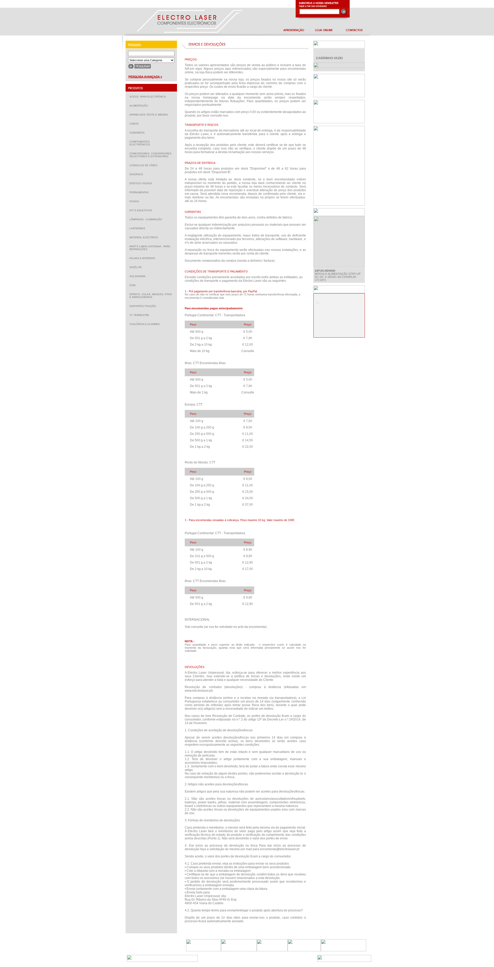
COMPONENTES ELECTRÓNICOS (140, 143)
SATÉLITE (136, 267)
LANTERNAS (137, 228)
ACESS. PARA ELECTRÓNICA (148, 96)
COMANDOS (138, 132)
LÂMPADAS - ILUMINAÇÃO (146, 219)
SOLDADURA (138, 276)
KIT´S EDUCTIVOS (141, 210)
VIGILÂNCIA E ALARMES (145, 324)
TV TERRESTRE (140, 315)
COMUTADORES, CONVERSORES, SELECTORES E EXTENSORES (150, 155)
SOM (133, 285)
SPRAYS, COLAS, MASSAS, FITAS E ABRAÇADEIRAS (150, 295)
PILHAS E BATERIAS (143, 258)
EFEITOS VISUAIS (141, 183)
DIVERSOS (136, 174)
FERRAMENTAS (140, 192)
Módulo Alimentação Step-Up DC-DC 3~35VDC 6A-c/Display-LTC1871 (337, 275)
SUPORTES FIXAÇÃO (143, 306)
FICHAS (135, 201)
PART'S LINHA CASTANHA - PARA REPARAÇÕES (149, 248)
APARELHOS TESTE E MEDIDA (149, 114)
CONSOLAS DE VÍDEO (144, 165)
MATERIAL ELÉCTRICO (144, 237)
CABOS (135, 123)
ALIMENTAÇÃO (139, 105)
